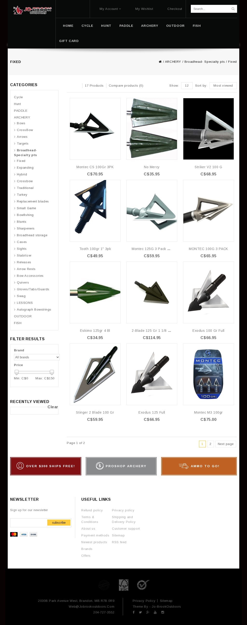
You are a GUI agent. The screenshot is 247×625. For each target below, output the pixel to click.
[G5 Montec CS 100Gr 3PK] (95, 129)
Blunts (22, 221)
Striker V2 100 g (208, 167)
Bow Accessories (30, 276)
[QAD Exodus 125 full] (152, 374)
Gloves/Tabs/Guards (33, 289)
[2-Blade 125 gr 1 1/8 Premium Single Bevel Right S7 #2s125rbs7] (152, 292)
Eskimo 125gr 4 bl (95, 331)
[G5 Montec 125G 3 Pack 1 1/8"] (152, 210)
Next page (226, 444)
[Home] (32, 10)
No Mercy (152, 167)
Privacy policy (123, 510)
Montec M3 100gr (208, 412)
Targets (22, 143)
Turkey (22, 194)
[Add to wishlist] (116, 101)
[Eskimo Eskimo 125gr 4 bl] (95, 292)
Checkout (174, 9)
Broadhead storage (32, 235)
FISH (197, 26)
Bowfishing (25, 215)
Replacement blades (33, 201)
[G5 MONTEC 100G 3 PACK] (208, 210)
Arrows (22, 137)
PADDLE (126, 26)
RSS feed (119, 542)
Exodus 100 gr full (208, 331)
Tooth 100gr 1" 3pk (95, 249)
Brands (87, 549)
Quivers (23, 282)
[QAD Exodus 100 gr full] (208, 292)
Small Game (26, 208)
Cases (22, 242)
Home (68, 26)
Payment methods (95, 535)
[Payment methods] (24, 535)
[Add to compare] (116, 108)
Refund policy (92, 510)
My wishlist (144, 9)
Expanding (25, 167)
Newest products (94, 542)
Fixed (232, 61)
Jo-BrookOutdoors (166, 606)
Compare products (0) (126, 85)
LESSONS (25, 303)
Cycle (87, 26)
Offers (86, 555)
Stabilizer (24, 255)
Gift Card (69, 41)
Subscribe (59, 522)
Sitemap (118, 535)
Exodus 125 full (151, 412)
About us (88, 528)
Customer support (126, 528)
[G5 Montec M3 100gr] (208, 374)
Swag (21, 296)
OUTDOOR (175, 26)
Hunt (106, 26)
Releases (24, 262)
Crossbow (25, 181)
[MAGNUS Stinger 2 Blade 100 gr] (95, 374)
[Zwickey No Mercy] (152, 129)
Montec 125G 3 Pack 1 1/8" (154, 249)
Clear (53, 407)
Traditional (25, 188)
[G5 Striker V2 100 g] (208, 129)
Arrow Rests (26, 269)
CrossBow (25, 130)
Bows (21, 123)
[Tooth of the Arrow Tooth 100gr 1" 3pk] (95, 210)
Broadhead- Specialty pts (205, 61)
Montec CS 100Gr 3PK (95, 167)
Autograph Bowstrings (34, 309)
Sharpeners (26, 228)
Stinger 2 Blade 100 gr (95, 412)
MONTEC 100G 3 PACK (208, 249)
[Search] (233, 9)
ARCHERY (149, 26)
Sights (22, 248)
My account (109, 9)
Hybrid (22, 174)
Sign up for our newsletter (29, 510)
